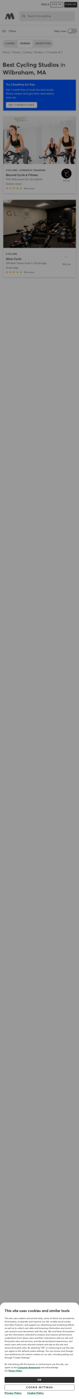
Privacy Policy (15, 1371)
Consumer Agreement (28, 1368)
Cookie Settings (39, 1387)
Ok (39, 1380)
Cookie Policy (35, 1393)
